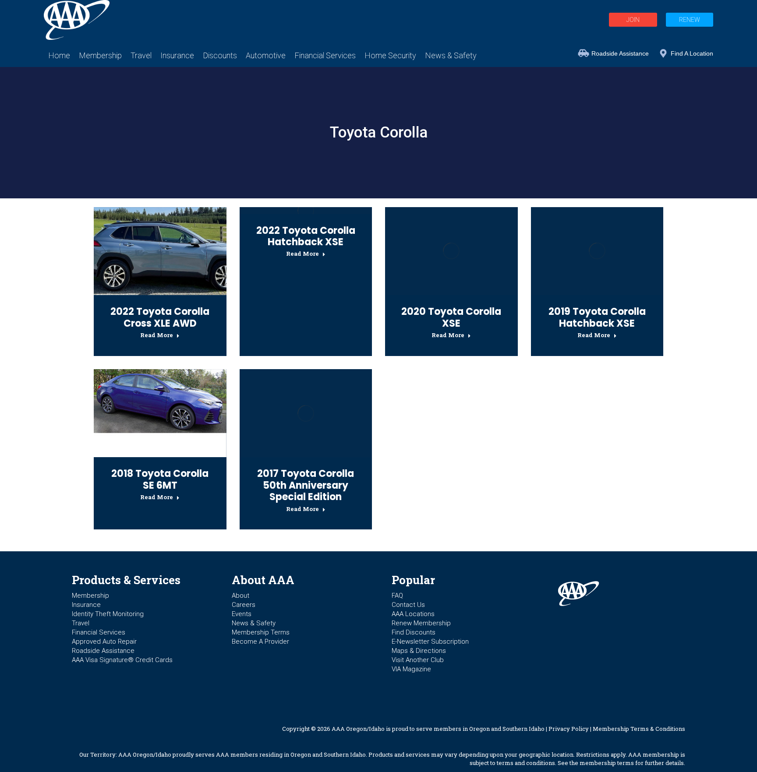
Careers (243, 605)
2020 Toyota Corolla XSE (451, 317)
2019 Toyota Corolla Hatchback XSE (597, 317)
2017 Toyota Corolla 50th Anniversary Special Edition (305, 485)
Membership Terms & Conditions (639, 729)
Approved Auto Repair (104, 641)
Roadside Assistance (620, 53)
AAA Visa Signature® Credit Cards (122, 660)
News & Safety (254, 623)
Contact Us (408, 605)
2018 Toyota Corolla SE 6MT (160, 479)
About (240, 595)
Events (241, 614)
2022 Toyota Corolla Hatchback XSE (305, 236)
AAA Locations (413, 614)
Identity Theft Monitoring (108, 614)
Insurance (86, 605)
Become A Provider (260, 641)
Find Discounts (413, 632)
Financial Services (98, 632)
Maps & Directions (419, 651)
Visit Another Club (418, 660)
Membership (90, 595)
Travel (80, 623)
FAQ (397, 595)
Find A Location (692, 53)
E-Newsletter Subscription (430, 641)
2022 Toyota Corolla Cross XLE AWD (159, 317)
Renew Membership (421, 623)
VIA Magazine (411, 669)
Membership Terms (261, 632)
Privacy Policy (568, 729)
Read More (156, 335)
